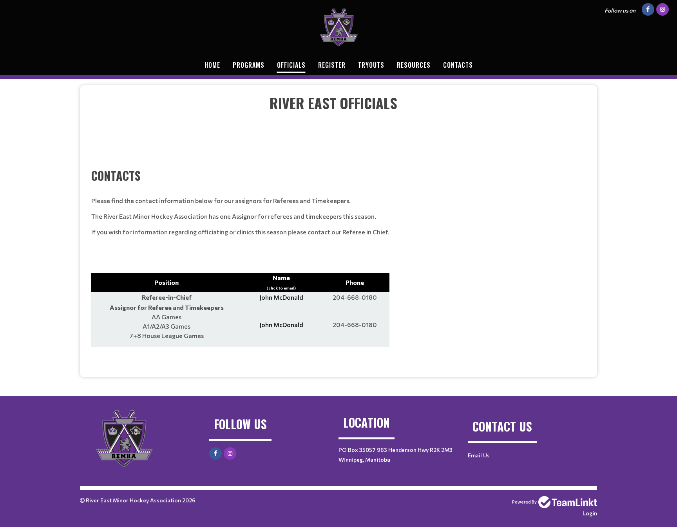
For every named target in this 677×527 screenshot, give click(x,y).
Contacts (458, 65)
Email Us (479, 455)
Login (590, 513)
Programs (248, 65)
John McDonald (281, 297)
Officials (291, 65)
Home (212, 65)
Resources (414, 65)
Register (332, 65)
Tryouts (371, 65)
